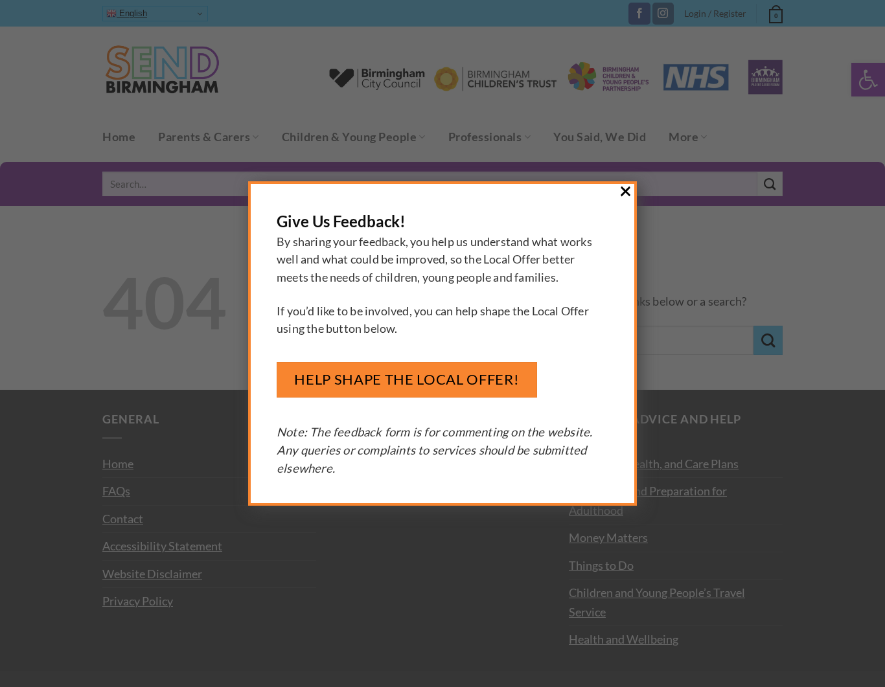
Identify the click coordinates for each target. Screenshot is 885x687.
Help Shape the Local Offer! (406, 379)
